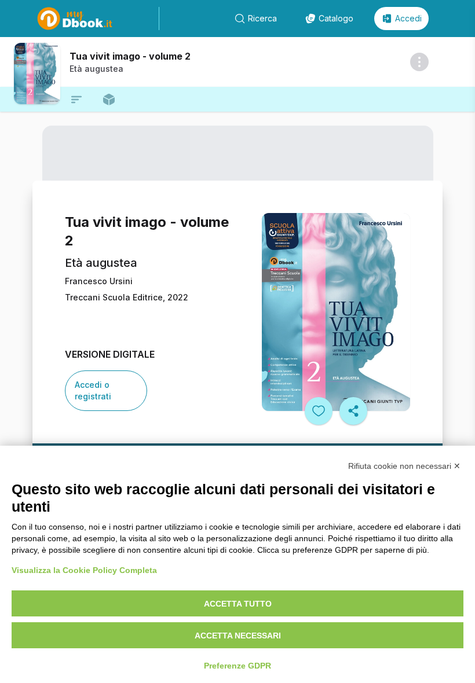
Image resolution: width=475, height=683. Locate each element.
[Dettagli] (419, 62)
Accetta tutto (238, 603)
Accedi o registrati (93, 390)
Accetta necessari (238, 635)
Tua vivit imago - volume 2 (130, 56)
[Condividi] (353, 411)
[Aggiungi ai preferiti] (318, 411)
